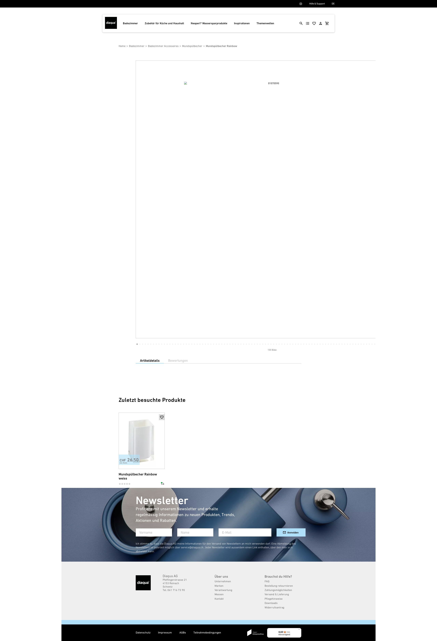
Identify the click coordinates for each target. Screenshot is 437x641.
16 (178, 344)
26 (205, 344)
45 (257, 344)
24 (200, 344)
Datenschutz (143, 632)
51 (274, 344)
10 (162, 344)
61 (301, 344)
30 (216, 344)
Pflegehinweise (274, 598)
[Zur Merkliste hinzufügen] (162, 417)
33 (224, 344)
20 (189, 344)
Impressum (165, 632)
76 (342, 344)
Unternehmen (223, 581)
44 (254, 344)
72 (331, 344)
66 (315, 344)
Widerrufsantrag (274, 607)
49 (268, 344)
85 (366, 344)
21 (192, 344)
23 (197, 344)
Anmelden (293, 532)
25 (203, 344)
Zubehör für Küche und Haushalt (164, 23)
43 (252, 344)
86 (369, 344)
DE (333, 3)
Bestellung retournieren (279, 585)
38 (238, 344)
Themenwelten (265, 23)
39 (241, 344)
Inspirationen (242, 23)
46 (260, 344)
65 (312, 344)
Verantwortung (223, 589)
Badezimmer (130, 23)
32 (222, 344)
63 (306, 344)
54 (282, 344)
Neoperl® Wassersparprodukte (209, 23)
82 (358, 344)
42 (249, 344)
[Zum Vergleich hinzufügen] (162, 463)
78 (347, 344)
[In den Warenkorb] (162, 423)
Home (122, 45)
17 (181, 344)
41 (246, 344)
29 (214, 344)
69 (323, 344)
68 (320, 344)
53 (279, 344)
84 (364, 344)
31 (219, 344)
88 (375, 344)
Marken (219, 585)
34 (227, 344)
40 (244, 344)
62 (304, 344)
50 (271, 344)
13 (170, 344)
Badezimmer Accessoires (163, 45)
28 (211, 344)
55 (285, 344)
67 (317, 344)
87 (372, 344)
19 (186, 344)
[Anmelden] (320, 23)
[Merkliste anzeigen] (314, 23)
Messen (219, 594)
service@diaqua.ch (192, 547)
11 (164, 344)
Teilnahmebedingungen (207, 632)
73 (334, 344)
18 (183, 344)
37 (235, 344)
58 (293, 344)
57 (290, 344)
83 (361, 344)
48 (265, 344)
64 (309, 344)
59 (295, 344)
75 (339, 344)
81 (356, 344)
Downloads (271, 602)
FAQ (267, 581)
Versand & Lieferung (277, 594)
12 (167, 344)
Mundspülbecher (192, 45)
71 (328, 344)
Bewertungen (178, 360)
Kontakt (219, 598)
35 (230, 344)
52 (276, 344)
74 (336, 344)
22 (194, 344)
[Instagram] (300, 3)
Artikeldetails (150, 361)
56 (287, 344)
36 (233, 344)
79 (350, 344)
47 (263, 344)
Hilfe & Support (317, 3)
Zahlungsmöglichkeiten (278, 589)
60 (298, 344)
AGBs (183, 632)
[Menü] (299, 630)
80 (353, 344)
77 (345, 344)
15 (175, 344)
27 (208, 344)
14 (173, 344)
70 (326, 344)
